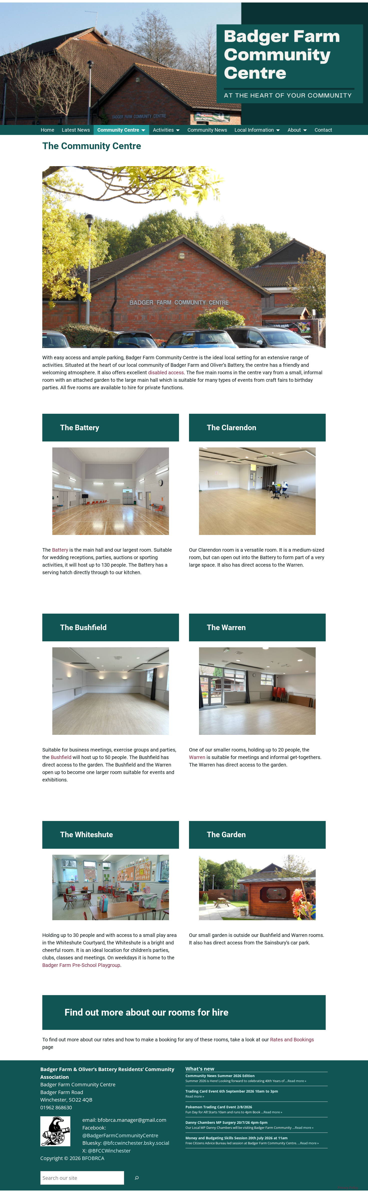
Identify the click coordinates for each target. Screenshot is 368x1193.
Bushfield (62, 757)
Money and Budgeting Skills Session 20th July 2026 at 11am (237, 1138)
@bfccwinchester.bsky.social (136, 1143)
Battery (60, 550)
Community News (207, 130)
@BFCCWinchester (109, 1150)
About (294, 130)
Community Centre (118, 130)
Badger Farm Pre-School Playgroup (81, 965)
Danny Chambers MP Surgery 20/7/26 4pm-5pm (227, 1122)
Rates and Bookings (292, 1040)
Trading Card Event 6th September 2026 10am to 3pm (232, 1091)
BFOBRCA (93, 1158)
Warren (198, 757)
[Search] (137, 1178)
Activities (163, 130)
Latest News (76, 130)
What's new (200, 1068)
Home (47, 130)
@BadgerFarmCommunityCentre (120, 1135)
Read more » (297, 1081)
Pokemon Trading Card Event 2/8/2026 (219, 1107)
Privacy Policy (348, 1187)
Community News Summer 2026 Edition (220, 1075)
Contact (323, 130)
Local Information (254, 130)
